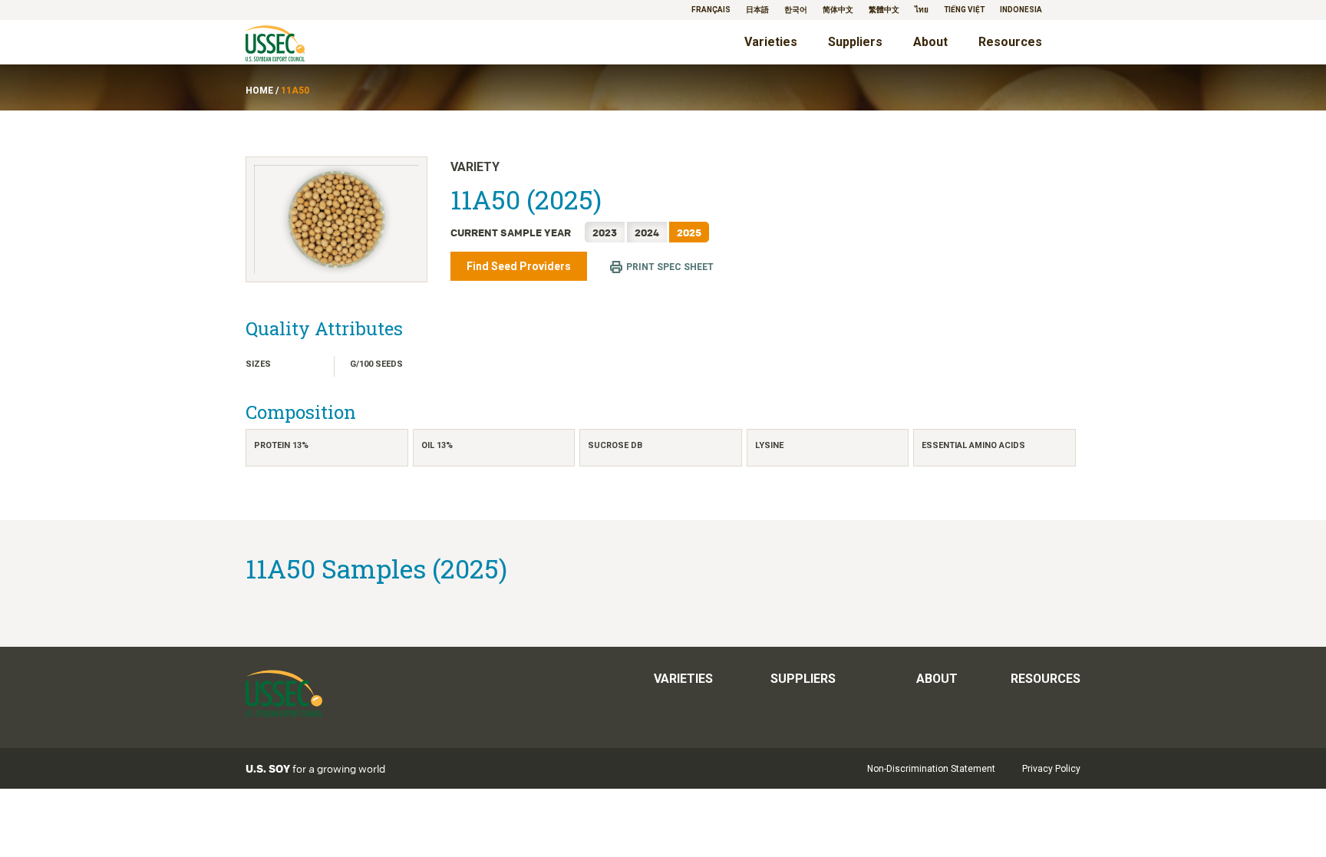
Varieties (770, 42)
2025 (689, 232)
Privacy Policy (1051, 768)
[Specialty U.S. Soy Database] (297, 44)
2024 (647, 232)
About (930, 42)
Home (259, 90)
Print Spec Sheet (670, 267)
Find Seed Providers (519, 266)
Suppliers (855, 42)
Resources (1010, 42)
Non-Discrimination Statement (931, 768)
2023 (604, 232)
